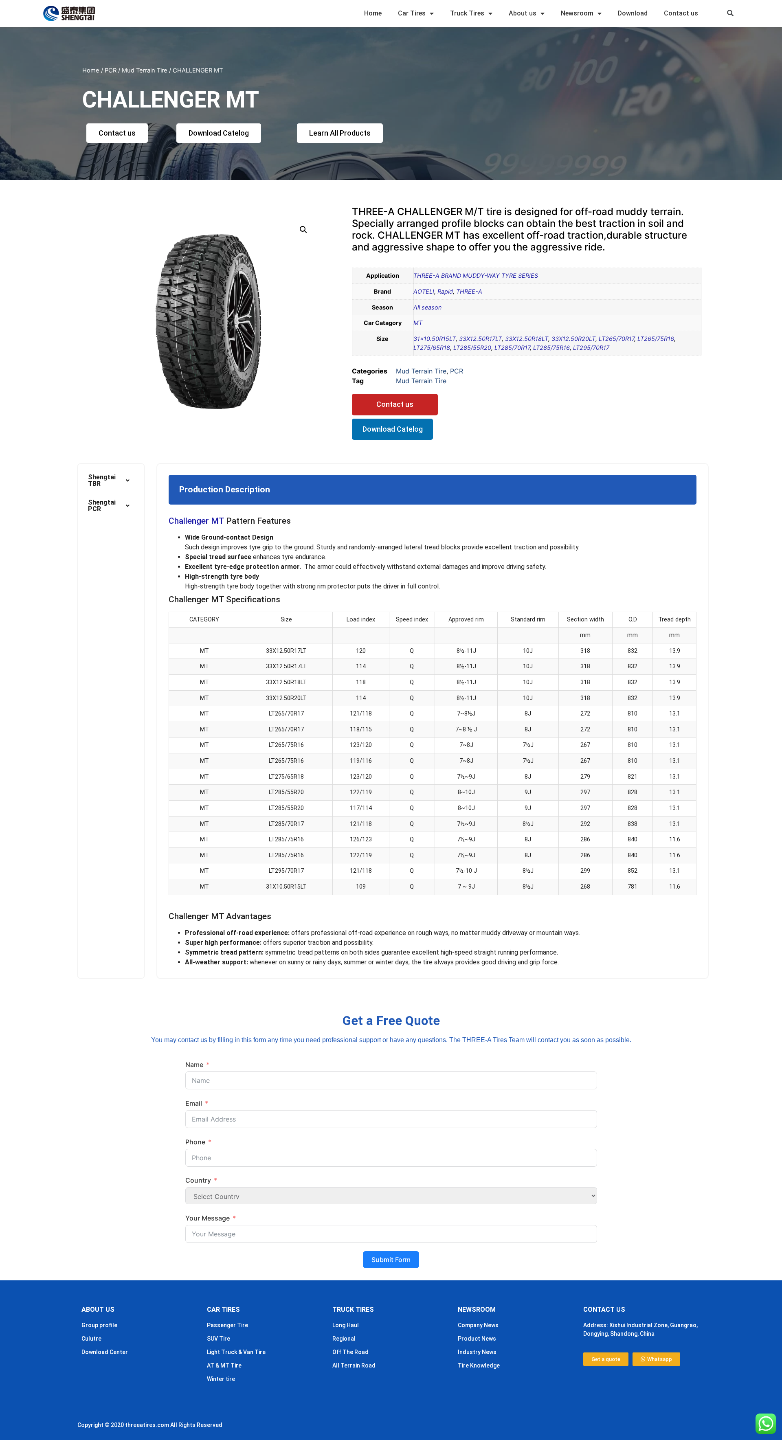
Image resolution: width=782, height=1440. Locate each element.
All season (427, 307)
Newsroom (577, 13)
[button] (730, 14)
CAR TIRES (223, 1309)
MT (417, 322)
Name (194, 1064)
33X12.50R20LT (573, 338)
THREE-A (469, 291)
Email (193, 1103)
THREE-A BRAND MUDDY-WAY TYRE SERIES (475, 275)
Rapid (445, 291)
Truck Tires (467, 13)
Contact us (681, 13)
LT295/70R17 (591, 347)
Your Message (207, 1218)
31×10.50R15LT (434, 338)
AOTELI (423, 291)
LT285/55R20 (472, 347)
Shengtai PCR (102, 505)
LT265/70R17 (616, 338)
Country (198, 1180)
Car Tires (412, 13)
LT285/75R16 (551, 347)
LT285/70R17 (512, 347)
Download (633, 13)
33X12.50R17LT (480, 338)
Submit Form (391, 1260)
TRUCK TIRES (353, 1309)
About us (522, 13)
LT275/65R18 (431, 347)
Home (373, 13)
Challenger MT (196, 521)
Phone (195, 1142)
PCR (110, 70)
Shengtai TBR (102, 480)
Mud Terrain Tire (144, 70)
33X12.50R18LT (526, 338)
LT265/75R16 (655, 338)
